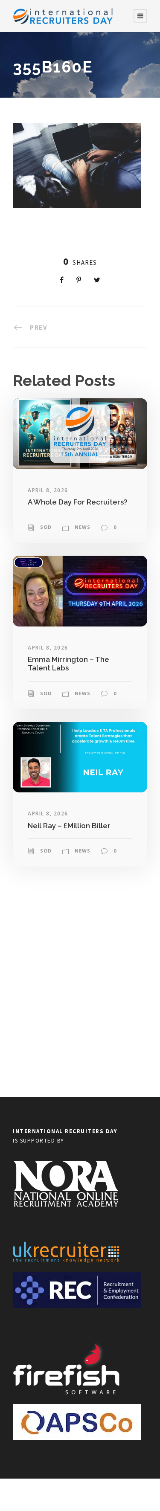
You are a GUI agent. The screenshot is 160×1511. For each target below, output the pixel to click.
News (82, 527)
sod (46, 527)
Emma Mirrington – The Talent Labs (68, 663)
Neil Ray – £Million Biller (69, 825)
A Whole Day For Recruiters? (78, 502)
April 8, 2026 (48, 490)
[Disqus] (80, 986)
